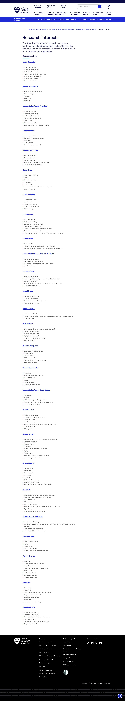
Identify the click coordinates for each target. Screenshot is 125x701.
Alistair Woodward (30, 86)
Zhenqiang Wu (29, 607)
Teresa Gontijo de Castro (33, 516)
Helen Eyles (27, 170)
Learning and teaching (46, 659)
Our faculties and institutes (47, 645)
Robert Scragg (29, 309)
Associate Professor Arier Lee (35, 106)
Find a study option (45, 663)
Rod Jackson (28, 324)
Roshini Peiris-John (30, 368)
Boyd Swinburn (29, 131)
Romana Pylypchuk (30, 346)
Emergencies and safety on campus (72, 650)
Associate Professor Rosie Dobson (37, 390)
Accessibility (84, 683)
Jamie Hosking (29, 194)
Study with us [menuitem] (38, 19)
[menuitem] (38, 6)
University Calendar (45, 670)
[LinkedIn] (92, 643)
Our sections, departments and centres (61, 29)
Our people (42, 666)
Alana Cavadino (29, 62)
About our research (45, 649)
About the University (45, 642)
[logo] (22, 10)
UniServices (43, 677)
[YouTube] (100, 643)
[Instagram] (96, 643)
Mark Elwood (28, 291)
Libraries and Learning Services (49, 656)
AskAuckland (67, 645)
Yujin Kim (26, 583)
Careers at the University (47, 673)
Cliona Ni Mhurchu (30, 150)
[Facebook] (88, 643)
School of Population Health (37, 29)
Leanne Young (28, 271)
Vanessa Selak (29, 536)
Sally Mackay (28, 410)
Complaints (66, 658)
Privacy (100, 683)
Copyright (93, 683)
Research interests (104, 29)
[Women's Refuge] (65, 674)
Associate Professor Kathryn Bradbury (38, 254)
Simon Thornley (29, 463)
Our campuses (43, 652)
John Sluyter (28, 239)
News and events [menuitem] (71, 19)
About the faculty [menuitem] (59, 19)
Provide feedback (69, 661)
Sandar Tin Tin (28, 434)
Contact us (66, 642)
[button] (109, 7)
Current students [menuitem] (83, 19)
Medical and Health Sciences (19, 19)
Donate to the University (71, 654)
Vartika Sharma (29, 556)
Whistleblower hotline (70, 665)
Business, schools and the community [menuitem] (100, 19)
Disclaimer (107, 683)
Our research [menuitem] (48, 19)
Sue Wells (27, 490)
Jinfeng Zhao (28, 214)
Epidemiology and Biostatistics (86, 29)
